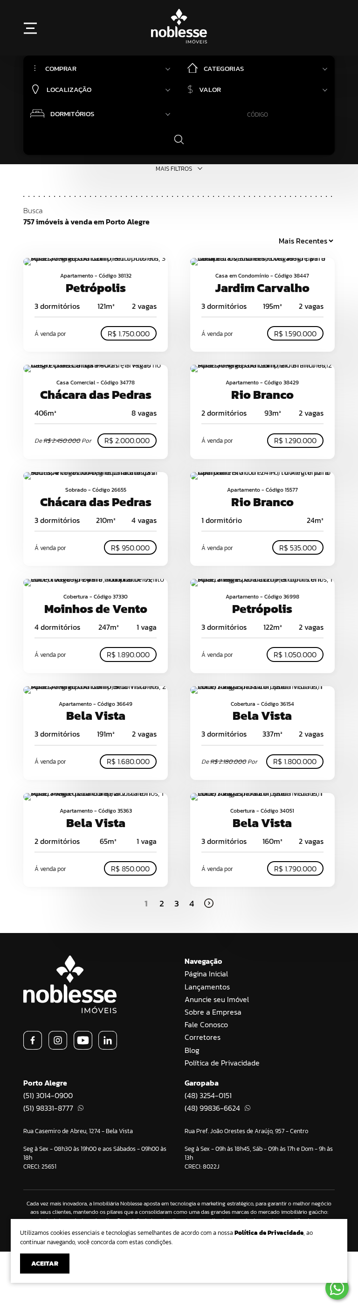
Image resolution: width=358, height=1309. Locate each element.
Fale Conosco (206, 1024)
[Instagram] (57, 1046)
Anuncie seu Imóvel (217, 999)
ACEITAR (44, 1263)
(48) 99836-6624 (212, 1108)
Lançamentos (207, 986)
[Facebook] (32, 1046)
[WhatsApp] (337, 1288)
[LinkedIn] (107, 1046)
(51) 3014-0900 (48, 1095)
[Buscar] (178, 139)
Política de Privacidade (222, 1062)
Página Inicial (206, 973)
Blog (192, 1050)
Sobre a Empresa (213, 1011)
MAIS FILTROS (174, 168)
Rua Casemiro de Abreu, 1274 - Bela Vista (78, 1131)
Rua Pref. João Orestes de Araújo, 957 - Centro (246, 1131)
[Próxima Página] (208, 903)
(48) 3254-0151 (208, 1095)
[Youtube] (83, 1046)
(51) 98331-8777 (48, 1108)
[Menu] (30, 28)
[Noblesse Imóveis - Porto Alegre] (179, 40)
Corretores (202, 1037)
